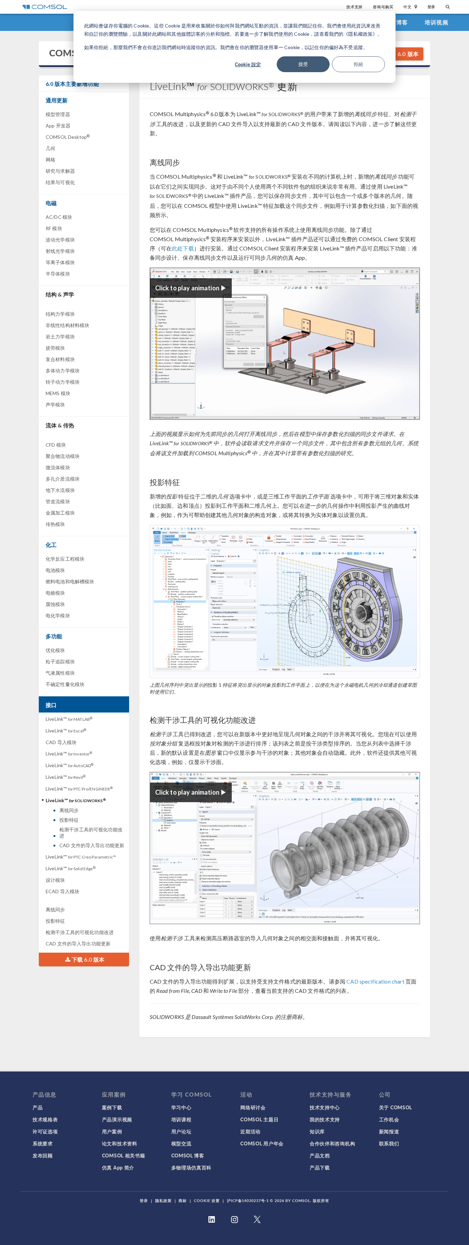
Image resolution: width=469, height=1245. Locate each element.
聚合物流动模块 (63, 456)
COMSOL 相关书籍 (123, 1155)
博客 (402, 22)
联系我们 (389, 1143)
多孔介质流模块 (63, 479)
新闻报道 (389, 1131)
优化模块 (55, 650)
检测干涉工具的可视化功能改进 (91, 833)
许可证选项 (45, 1131)
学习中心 (181, 1107)
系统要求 (43, 1143)
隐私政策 (163, 1200)
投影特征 (69, 820)
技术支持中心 (325, 1107)
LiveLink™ (69, 719)
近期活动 (250, 1131)
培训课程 (181, 1119)
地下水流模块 (60, 490)
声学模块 (55, 404)
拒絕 (358, 64)
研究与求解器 (60, 171)
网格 (50, 159)
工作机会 (389, 1119)
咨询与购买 (383, 6)
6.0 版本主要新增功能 (72, 83)
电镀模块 (55, 593)
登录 (431, 6)
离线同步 (69, 810)
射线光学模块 (60, 251)
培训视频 (436, 22)
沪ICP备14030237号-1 (248, 1200)
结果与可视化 (60, 182)
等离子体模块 (60, 262)
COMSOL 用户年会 (262, 1143)
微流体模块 (58, 467)
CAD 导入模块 (61, 742)
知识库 (317, 1131)
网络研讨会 (253, 1107)
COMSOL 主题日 (259, 1119)
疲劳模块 (55, 348)
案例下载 (112, 1107)
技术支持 (354, 6)
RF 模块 (54, 228)
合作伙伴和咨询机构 (332, 1143)
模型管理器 (58, 114)
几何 (50, 148)
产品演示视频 (117, 1119)
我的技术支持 (325, 1119)
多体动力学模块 (63, 370)
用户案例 (112, 1131)
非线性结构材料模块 (67, 325)
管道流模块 (58, 501)
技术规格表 (45, 1119)
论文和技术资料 (119, 1143)
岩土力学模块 (60, 336)
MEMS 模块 (58, 393)
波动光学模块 (60, 240)
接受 (303, 64)
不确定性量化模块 (65, 684)
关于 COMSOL (395, 1107)
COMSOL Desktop (68, 137)
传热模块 (55, 524)
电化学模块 (58, 615)
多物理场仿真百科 (191, 1167)
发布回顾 (43, 1155)
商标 (183, 1200)
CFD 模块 (56, 445)
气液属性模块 (60, 673)
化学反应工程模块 (65, 559)
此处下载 (183, 248)
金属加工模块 (60, 513)
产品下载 (320, 1167)
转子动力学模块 (63, 382)
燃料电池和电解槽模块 (70, 581)
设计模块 (55, 880)
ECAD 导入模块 (62, 891)
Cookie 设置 (207, 1200)
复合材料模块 (60, 359)
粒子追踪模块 (60, 661)
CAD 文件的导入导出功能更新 (91, 845)
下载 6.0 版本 (401, 54)
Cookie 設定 (248, 64)
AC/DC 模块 (59, 217)
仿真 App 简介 (118, 1167)
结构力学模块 (60, 314)
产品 (38, 1107)
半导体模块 (58, 274)
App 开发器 (58, 125)
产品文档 (320, 1155)
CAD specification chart (375, 981)
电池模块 (55, 570)
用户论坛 (181, 1131)
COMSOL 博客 (187, 1155)
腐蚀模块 (55, 604)
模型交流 (181, 1143)
